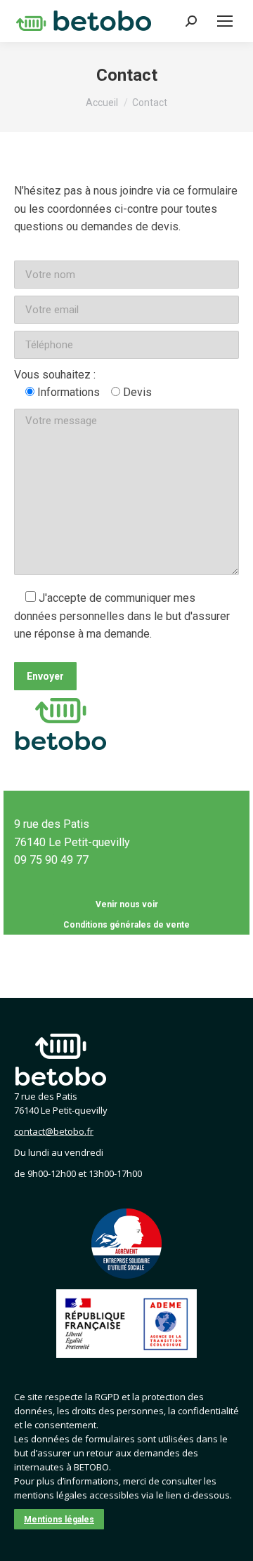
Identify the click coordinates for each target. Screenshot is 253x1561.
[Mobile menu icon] (225, 21)
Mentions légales (59, 1519)
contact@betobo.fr (53, 1131)
